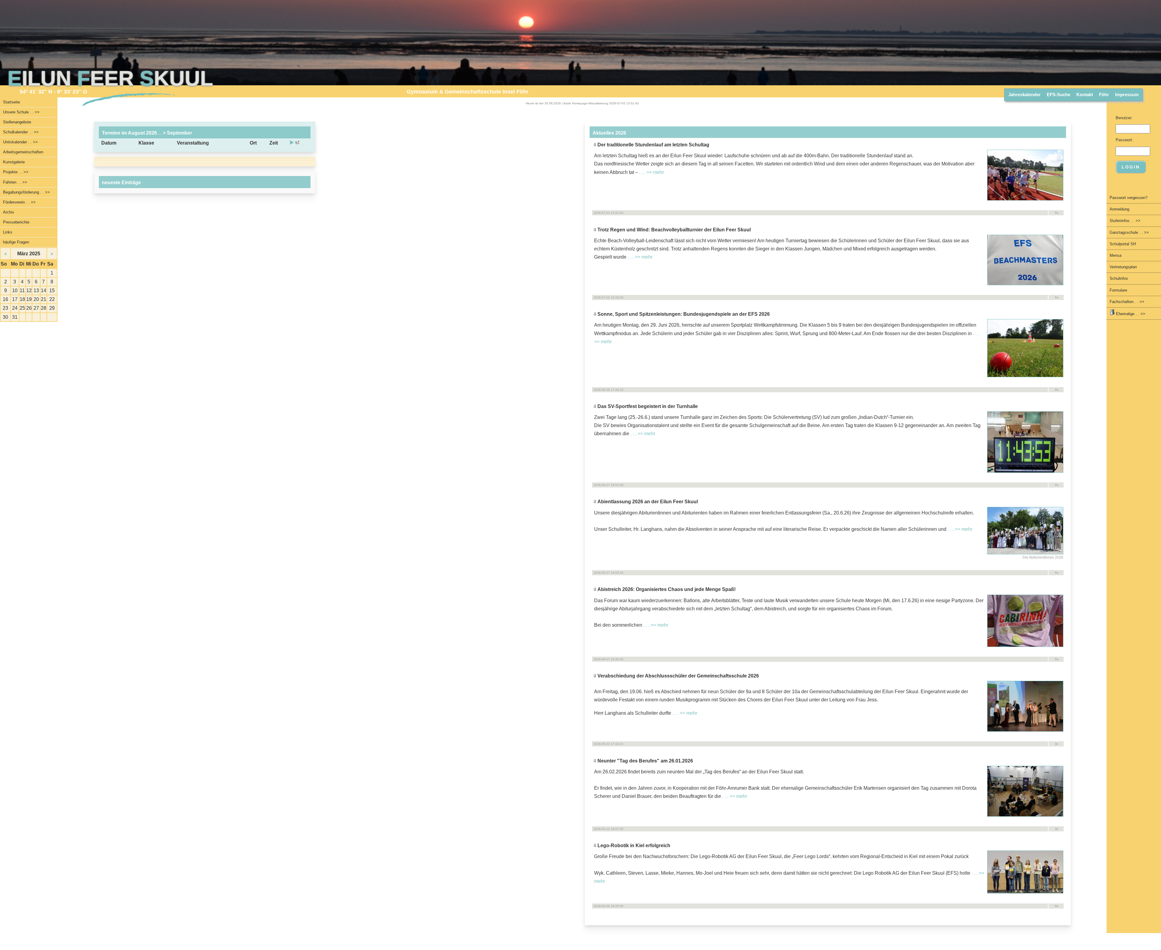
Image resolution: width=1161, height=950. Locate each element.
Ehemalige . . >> (1130, 314)
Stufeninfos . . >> (1125, 220)
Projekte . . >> (15, 172)
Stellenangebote (17, 122)
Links (7, 232)
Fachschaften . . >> (1127, 301)
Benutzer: (1124, 118)
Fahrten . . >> (15, 182)
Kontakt (1084, 94)
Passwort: (1124, 140)
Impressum (1127, 94)
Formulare (1118, 290)
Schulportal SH (1123, 244)
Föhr (1104, 94)
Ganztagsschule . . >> (1129, 232)
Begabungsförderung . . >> (26, 192)
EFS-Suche (1058, 94)
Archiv (8, 212)
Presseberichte (16, 222)
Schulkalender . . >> (21, 132)
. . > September (174, 132)
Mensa (1115, 255)
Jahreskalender (1024, 94)
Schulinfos (1119, 278)
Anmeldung (1119, 209)
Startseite (11, 102)
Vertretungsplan (1123, 267)
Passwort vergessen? (1128, 197)
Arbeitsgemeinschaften (23, 152)
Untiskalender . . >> (20, 142)
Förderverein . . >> (19, 202)
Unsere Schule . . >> (21, 112)
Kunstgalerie (14, 162)
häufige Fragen (16, 242)
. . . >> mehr (651, 172)
